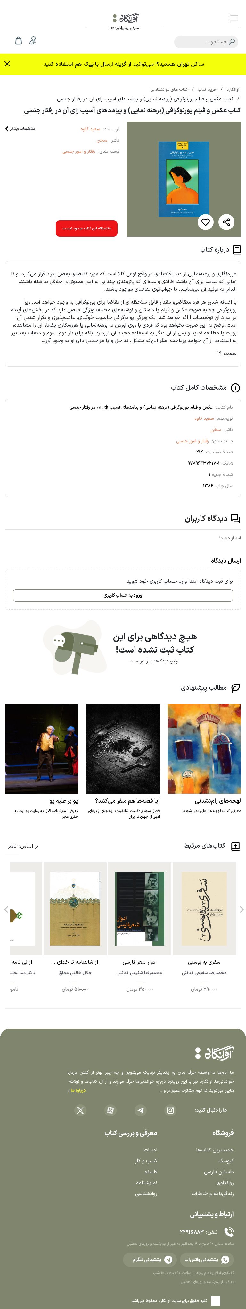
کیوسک (226, 1161)
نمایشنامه (146, 1183)
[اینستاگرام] (170, 1110)
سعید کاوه (90, 129)
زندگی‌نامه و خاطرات (213, 1194)
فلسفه (150, 1172)
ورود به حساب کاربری (123, 595)
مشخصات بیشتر (22, 129)
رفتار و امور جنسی (78, 151)
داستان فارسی (219, 1172)
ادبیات (150, 1150)
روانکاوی (225, 1183)
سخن (102, 140)
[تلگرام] (141, 1110)
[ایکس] (80, 1110)
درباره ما (78, 1090)
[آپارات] (110, 1110)
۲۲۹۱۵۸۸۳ (192, 1232)
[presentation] (241, 907)
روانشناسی (146, 1194)
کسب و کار (146, 1161)
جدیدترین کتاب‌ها (215, 1150)
